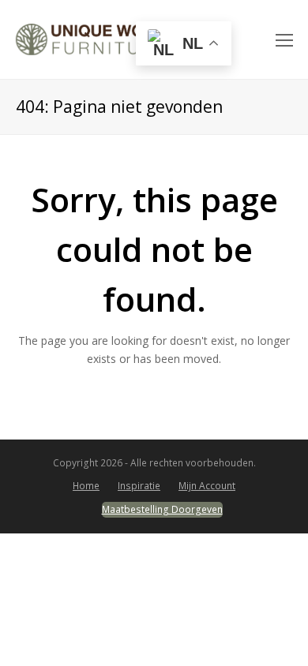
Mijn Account (206, 485)
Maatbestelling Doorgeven (162, 509)
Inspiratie (139, 485)
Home (86, 485)
